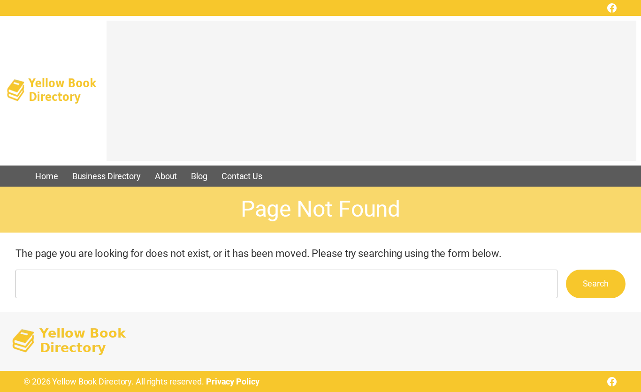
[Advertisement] (371, 95)
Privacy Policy (232, 381)
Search (596, 283)
